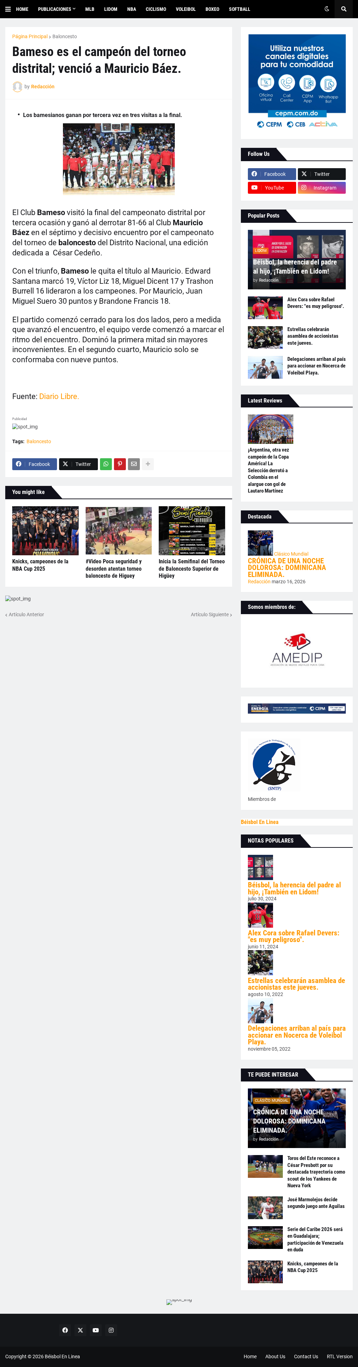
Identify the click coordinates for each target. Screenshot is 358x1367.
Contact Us (306, 1356)
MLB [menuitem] (89, 9)
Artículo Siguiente (210, 614)
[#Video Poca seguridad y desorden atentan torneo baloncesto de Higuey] (119, 530)
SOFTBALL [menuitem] (239, 9)
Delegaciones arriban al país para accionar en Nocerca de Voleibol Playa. (316, 366)
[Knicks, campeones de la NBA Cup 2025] (45, 530)
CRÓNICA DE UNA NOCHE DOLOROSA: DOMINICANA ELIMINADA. (287, 568)
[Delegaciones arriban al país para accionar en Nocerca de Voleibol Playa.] (265, 367)
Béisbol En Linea (260, 822)
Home (250, 1356)
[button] (10, 9)
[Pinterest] (120, 464)
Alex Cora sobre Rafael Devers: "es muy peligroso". (315, 303)
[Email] (134, 464)
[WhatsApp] (106, 464)
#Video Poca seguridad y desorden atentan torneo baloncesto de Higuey (114, 568)
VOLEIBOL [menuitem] (186, 9)
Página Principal (30, 36)
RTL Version (340, 1356)
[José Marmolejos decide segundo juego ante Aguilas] (265, 1207)
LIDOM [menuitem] (110, 9)
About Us (275, 1356)
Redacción (260, 581)
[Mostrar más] (148, 464)
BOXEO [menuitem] (212, 9)
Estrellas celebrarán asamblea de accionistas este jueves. (312, 336)
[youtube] (96, 1330)
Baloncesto (64, 36)
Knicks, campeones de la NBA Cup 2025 (40, 565)
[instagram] (111, 1330)
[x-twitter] (80, 1330)
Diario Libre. (58, 396)
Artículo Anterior (26, 614)
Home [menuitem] (22, 9)
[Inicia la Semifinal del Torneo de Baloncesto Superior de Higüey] (192, 530)
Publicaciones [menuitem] (54, 9)
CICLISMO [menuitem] (156, 9)
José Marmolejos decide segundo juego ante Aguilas (316, 1203)
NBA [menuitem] (131, 9)
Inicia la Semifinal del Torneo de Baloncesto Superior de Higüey (192, 568)
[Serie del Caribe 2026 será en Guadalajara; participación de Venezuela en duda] (265, 1237)
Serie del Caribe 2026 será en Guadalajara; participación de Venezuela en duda (315, 1239)
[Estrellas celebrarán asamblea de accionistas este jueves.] (265, 337)
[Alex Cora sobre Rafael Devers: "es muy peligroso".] (265, 307)
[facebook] (65, 1330)
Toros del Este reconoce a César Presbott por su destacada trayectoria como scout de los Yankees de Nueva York (316, 1172)
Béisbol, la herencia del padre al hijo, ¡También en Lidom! (295, 266)
